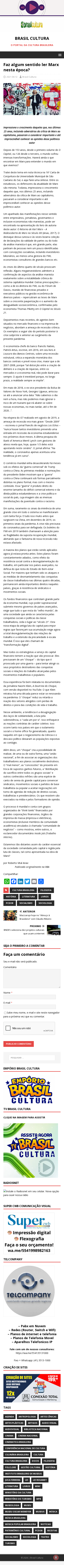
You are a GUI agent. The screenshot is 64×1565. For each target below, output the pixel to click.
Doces (35, 1460)
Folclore (10, 1467)
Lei (26, 1480)
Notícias (46, 1524)
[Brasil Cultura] (32, 30)
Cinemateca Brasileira (18, 1442)
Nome (7, 992)
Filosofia (45, 890)
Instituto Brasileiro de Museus (23, 1473)
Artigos (32, 1423)
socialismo (25, 903)
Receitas (52, 1530)
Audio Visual (49, 1423)
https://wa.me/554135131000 (32, 1353)
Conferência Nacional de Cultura (25, 1448)
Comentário (10, 967)
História (11, 896)
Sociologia (45, 903)
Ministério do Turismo (18, 1498)
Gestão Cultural (31, 1467)
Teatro (45, 1537)
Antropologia (27, 1416)
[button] (59, 54)
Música (53, 1511)
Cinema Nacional (28, 1435)
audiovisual (12, 1429)
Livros (44, 896)
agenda (9, 1416)
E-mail (7, 1002)
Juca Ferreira (12, 1480)
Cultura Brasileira (23, 890)
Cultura (38, 1454)
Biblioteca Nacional (36, 1429)
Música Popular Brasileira (20, 1524)
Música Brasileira (15, 1517)
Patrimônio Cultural (17, 1530)
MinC (38, 1486)
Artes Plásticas (14, 1423)
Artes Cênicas (48, 1416)
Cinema (9, 1435)
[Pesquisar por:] (32, 1058)
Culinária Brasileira (17, 1454)
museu (27, 1505)
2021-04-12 (11, 76)
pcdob (9, 903)
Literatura (28, 896)
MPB (38, 1498)
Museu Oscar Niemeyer (18, 1511)
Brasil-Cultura (29, 76)
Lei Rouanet (40, 1480)
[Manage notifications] (56, 1557)
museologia (12, 1505)
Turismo (10, 1543)
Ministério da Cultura (18, 1492)
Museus (40, 1511)
